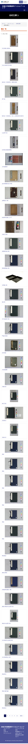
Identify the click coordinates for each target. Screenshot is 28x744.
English (25, 2)
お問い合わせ (18, 733)
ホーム (3, 23)
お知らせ (6, 731)
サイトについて (7, 733)
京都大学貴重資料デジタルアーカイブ (13, 6)
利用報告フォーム (19, 731)
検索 (5, 730)
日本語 (21, 2)
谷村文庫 (18, 23)
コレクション (10, 23)
